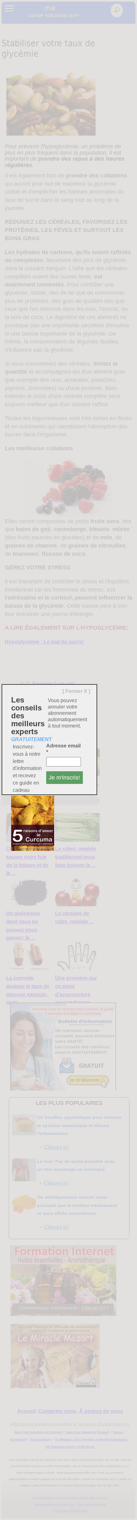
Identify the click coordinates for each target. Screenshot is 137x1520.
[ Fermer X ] (76, 691)
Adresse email (63, 749)
